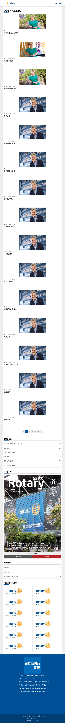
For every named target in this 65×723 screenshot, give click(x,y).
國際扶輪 (32, 567)
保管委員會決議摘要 (32, 465)
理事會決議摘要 (32, 461)
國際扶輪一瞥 (32, 448)
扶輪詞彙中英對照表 (32, 452)
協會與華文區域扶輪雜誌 (32, 576)
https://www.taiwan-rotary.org (36, 691)
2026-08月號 (33, 553)
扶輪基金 (32, 572)
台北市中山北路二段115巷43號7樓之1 (36, 685)
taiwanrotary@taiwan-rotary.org (36, 688)
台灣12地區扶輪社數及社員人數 (32, 444)
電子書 (19, 557)
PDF (47, 557)
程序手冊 (32, 456)
